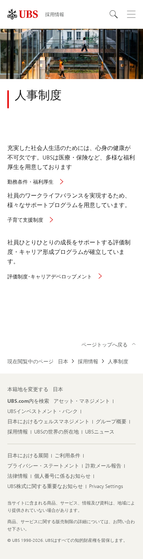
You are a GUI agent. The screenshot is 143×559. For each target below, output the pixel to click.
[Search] (113, 14)
